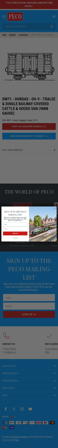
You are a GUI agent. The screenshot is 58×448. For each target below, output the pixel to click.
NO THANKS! (15, 238)
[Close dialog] (54, 208)
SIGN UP (15, 233)
